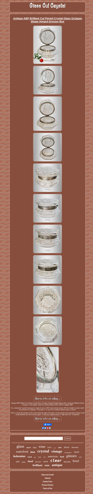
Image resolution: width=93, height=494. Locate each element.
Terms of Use (47, 488)
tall (35, 457)
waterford (22, 451)
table (60, 447)
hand (30, 461)
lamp (39, 457)
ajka (18, 461)
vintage (56, 451)
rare (44, 457)
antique (57, 465)
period (38, 462)
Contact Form (47, 481)
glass (20, 446)
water (80, 457)
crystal (43, 451)
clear (56, 460)
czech (76, 452)
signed (28, 447)
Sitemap (47, 478)
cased (30, 457)
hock (49, 447)
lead (62, 456)
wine (42, 446)
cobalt (45, 461)
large (34, 447)
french (66, 447)
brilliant (37, 465)
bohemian (19, 456)
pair (55, 448)
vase (47, 465)
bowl (76, 461)
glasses (71, 456)
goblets (24, 462)
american (53, 456)
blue (32, 452)
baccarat (67, 462)
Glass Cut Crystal (48, 474)
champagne (68, 452)
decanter (75, 447)
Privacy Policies (47, 485)
